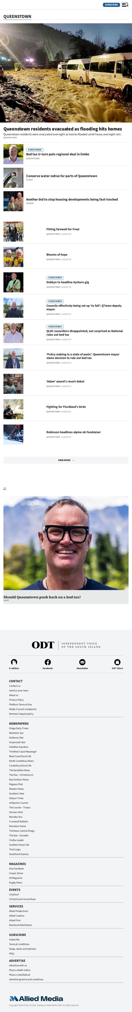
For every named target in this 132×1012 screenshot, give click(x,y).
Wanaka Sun (15, 817)
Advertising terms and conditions (26, 979)
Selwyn (30, 203)
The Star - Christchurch (21, 775)
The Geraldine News (19, 770)
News (6, 600)
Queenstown (10, 137)
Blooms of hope (56, 254)
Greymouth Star (17, 742)
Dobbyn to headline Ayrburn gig (67, 282)
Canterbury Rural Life (20, 765)
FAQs (11, 953)
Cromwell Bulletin (18, 821)
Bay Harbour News (19, 779)
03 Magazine (15, 878)
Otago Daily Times (18, 728)
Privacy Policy (16, 700)
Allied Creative (16, 916)
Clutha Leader (16, 840)
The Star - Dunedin (18, 835)
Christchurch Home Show (22, 899)
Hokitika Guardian (18, 747)
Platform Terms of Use (20, 704)
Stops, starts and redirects (22, 949)
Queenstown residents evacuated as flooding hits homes (62, 128)
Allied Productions (18, 911)
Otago (29, 179)
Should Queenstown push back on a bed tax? (42, 597)
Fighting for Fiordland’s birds (66, 407)
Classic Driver (16, 873)
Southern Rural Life (19, 845)
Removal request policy (21, 714)
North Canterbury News (21, 761)
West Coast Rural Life (20, 756)
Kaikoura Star (16, 737)
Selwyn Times (16, 798)
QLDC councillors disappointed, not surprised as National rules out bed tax (84, 333)
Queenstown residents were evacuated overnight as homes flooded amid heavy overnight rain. (62, 134)
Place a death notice (19, 970)
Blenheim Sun (16, 733)
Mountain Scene (17, 826)
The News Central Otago (22, 831)
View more (64, 460)
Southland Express (18, 854)
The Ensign (15, 849)
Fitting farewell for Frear (63, 229)
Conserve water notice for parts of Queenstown (61, 176)
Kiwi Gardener (16, 868)
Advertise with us (18, 965)
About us (13, 695)
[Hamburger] (125, 5)
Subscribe (111, 5)
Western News (16, 789)
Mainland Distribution (20, 925)
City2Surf (14, 894)
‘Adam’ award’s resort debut (65, 381)
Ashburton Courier (18, 803)
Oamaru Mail (16, 812)
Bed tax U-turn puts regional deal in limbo (57, 154)
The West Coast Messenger (22, 751)
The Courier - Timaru (20, 807)
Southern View (16, 793)
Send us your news (18, 690)
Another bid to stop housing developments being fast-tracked (72, 199)
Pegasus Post (16, 784)
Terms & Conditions (19, 944)
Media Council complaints (22, 709)
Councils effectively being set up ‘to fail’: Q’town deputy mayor (84, 308)
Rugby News (15, 882)
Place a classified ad (19, 975)
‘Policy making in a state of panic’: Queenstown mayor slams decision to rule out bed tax (82, 356)
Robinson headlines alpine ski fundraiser (73, 432)
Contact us (14, 686)
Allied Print (14, 920)
